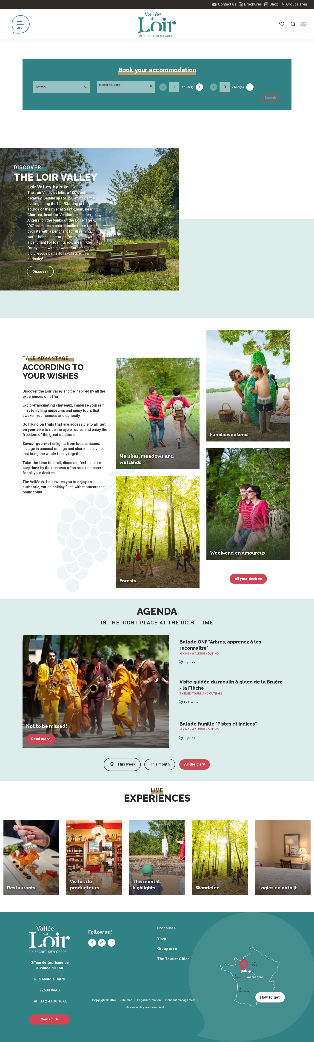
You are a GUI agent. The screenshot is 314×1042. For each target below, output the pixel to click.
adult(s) (187, 87)
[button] (293, 24)
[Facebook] (92, 943)
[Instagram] (111, 943)
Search (270, 98)
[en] (303, 24)
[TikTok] (102, 943)
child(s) (238, 87)
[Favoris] (282, 24)
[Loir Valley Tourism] (157, 24)
